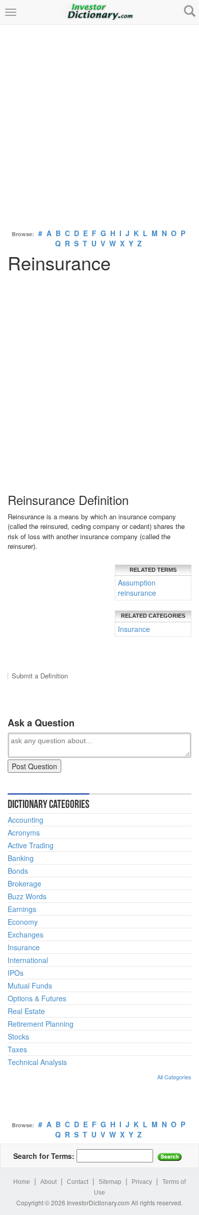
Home (21, 1181)
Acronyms (24, 832)
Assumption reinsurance (137, 587)
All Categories (174, 1077)
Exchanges (25, 934)
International (28, 960)
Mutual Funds (30, 985)
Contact (77, 1181)
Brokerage (24, 883)
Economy (23, 922)
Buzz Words (27, 896)
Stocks (18, 1036)
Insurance (134, 629)
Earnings (22, 909)
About (48, 1181)
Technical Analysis (37, 1062)
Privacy (142, 1181)
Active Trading (31, 845)
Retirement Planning (40, 1024)
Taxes (17, 1049)
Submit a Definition (40, 675)
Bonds (18, 871)
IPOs (15, 973)
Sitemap (109, 1181)
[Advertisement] (99, 124)
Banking (21, 858)
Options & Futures (37, 998)
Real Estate (26, 1011)
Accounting (25, 820)
